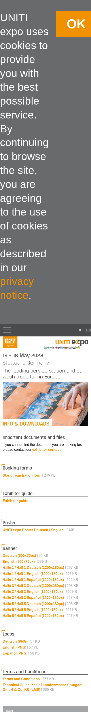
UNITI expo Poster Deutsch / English (38, 530)
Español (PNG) (21, 653)
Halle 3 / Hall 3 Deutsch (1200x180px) (40, 586)
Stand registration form (29, 475)
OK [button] (76, 24)
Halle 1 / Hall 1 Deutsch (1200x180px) (40, 567)
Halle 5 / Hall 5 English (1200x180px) (40, 610)
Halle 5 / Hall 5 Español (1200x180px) (40, 616)
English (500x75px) (25, 561)
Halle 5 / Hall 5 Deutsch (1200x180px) (40, 604)
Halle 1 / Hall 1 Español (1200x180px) (40, 580)
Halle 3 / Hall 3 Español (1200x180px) (40, 597)
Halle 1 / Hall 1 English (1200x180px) (40, 574)
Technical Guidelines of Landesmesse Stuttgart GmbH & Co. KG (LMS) (42, 687)
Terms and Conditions (28, 679)
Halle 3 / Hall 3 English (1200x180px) (40, 592)
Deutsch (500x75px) (25, 555)
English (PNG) (21, 647)
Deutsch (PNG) (21, 641)
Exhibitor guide (15, 501)
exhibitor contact (46, 449)
